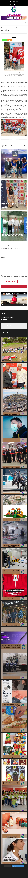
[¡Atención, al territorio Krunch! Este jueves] (14, 587)
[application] (14, 299)
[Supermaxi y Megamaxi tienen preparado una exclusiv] (14, 745)
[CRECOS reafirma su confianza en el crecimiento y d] (14, 455)
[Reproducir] (2, 305)
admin (2, 32)
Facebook (9, 325)
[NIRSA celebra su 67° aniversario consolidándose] (14, 851)
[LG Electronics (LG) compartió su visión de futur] (14, 561)
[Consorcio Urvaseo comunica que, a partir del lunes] (14, 666)
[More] (9, 39)
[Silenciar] (23, 305)
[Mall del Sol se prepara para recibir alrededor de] (14, 772)
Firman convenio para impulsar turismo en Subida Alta (7, 145)
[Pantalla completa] (25, 305)
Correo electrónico (5, 263)
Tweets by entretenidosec (7, 317)
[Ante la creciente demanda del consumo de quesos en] (14, 719)
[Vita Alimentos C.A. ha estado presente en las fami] (14, 534)
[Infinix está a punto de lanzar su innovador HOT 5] (14, 640)
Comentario (4, 251)
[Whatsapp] (4, 39)
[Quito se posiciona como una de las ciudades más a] (14, 402)
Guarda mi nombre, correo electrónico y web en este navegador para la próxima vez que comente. (14, 277)
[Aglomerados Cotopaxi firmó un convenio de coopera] (14, 376)
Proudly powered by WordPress (7, 873)
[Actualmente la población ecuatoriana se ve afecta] (14, 429)
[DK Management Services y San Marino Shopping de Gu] (14, 508)
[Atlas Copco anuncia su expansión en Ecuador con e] (14, 481)
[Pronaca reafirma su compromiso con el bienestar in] (14, 349)
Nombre (3, 257)
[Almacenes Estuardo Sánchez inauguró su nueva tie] (14, 613)
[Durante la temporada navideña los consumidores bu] (14, 825)
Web (2, 269)
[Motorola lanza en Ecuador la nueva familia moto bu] (14, 693)
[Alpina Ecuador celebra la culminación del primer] (14, 798)
